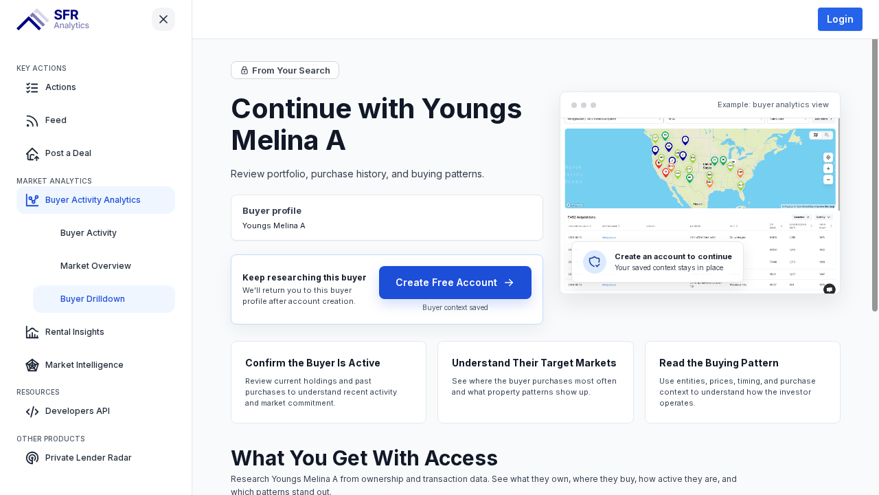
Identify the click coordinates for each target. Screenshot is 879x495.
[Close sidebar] (163, 19)
